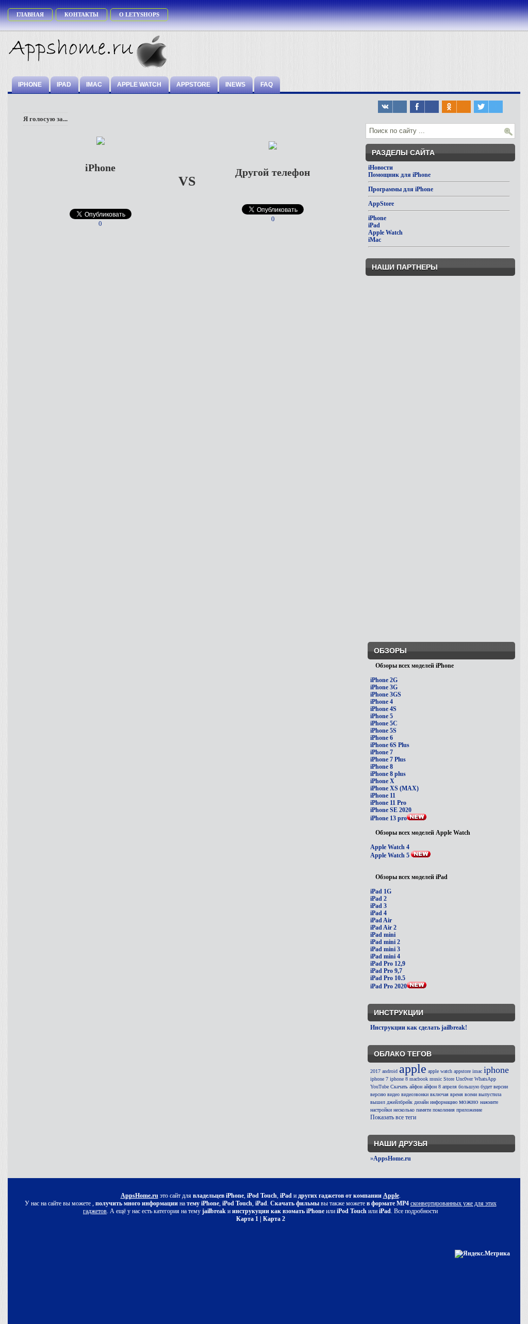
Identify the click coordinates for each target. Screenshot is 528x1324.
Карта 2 (274, 1218)
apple (412, 1068)
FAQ (266, 84)
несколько (404, 1110)
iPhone (30, 84)
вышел (377, 1102)
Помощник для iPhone (399, 174)
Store (448, 1079)
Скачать (399, 1086)
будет (486, 1086)
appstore (462, 1071)
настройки (381, 1110)
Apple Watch (139, 84)
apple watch (440, 1071)
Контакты (81, 14)
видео (393, 1094)
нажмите (489, 1102)
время (456, 1094)
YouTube (379, 1086)
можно (468, 1101)
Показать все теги (393, 1117)
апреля (449, 1086)
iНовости (380, 167)
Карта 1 (247, 1218)
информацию (443, 1102)
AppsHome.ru (139, 1195)
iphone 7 (379, 1079)
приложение (469, 1110)
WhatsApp (485, 1079)
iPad (64, 84)
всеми (471, 1094)
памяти (423, 1110)
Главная (30, 14)
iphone (496, 1070)
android (390, 1071)
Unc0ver (464, 1079)
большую (468, 1086)
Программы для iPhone (400, 189)
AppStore (193, 84)
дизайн (421, 1102)
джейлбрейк (399, 1102)
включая (439, 1094)
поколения (444, 1110)
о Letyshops (139, 14)
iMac (94, 84)
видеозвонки (414, 1094)
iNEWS (235, 84)
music (436, 1079)
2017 (375, 1071)
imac (477, 1071)
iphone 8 (399, 1079)
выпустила (489, 1094)
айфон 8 (432, 1086)
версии (500, 1086)
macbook (418, 1079)
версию (378, 1094)
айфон (415, 1086)
